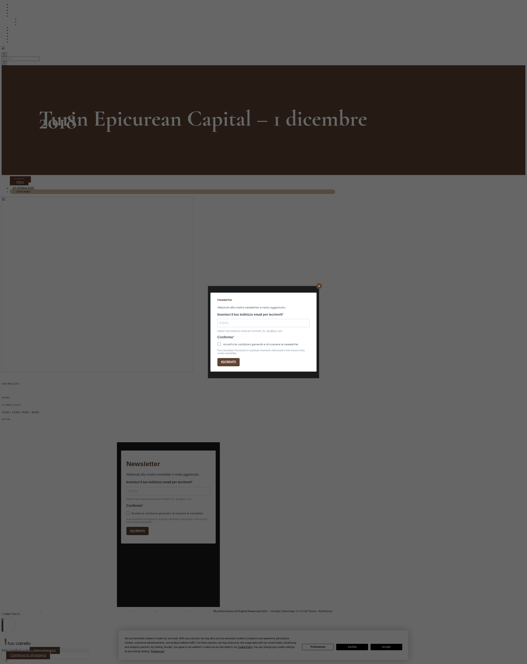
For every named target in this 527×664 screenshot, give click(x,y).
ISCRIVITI (228, 362)
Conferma (225, 337)
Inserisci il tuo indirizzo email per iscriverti (249, 314)
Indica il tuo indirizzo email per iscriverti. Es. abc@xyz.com (249, 331)
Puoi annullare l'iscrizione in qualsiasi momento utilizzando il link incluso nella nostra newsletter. (261, 352)
